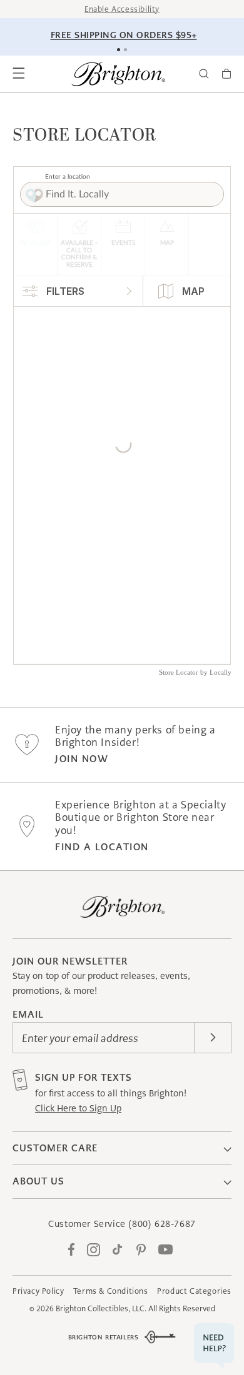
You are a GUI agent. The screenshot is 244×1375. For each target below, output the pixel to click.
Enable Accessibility (122, 9)
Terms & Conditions (110, 1291)
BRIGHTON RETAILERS (103, 1337)
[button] (19, 73)
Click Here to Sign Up (78, 1108)
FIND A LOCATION (102, 847)
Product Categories (194, 1291)
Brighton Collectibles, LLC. (101, 1308)
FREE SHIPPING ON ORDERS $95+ (124, 35)
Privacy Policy (38, 1291)
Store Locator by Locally (195, 672)
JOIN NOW (81, 759)
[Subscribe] (212, 1037)
